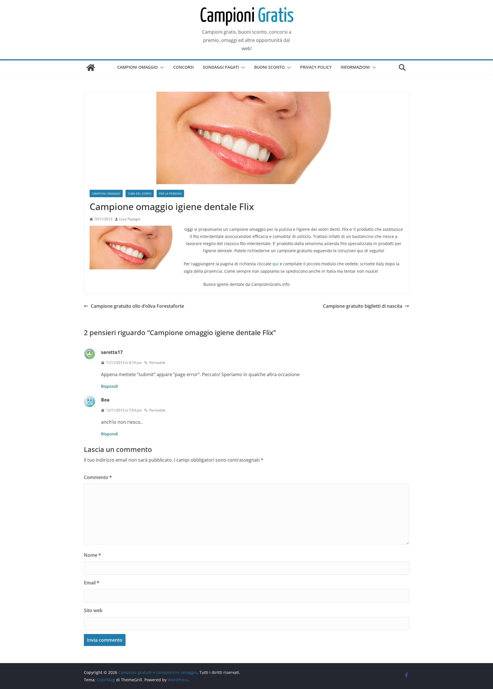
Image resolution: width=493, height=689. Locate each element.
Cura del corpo (139, 193)
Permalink (157, 362)
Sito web (93, 610)
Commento (98, 477)
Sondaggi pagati (221, 67)
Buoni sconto (269, 67)
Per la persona (170, 193)
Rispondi (109, 386)
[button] (161, 67)
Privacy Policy (316, 67)
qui (275, 263)
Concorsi (183, 67)
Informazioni (355, 67)
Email (91, 583)
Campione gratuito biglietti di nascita (362, 306)
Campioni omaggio (137, 67)
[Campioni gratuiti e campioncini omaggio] (91, 67)
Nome (92, 555)
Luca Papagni (129, 219)
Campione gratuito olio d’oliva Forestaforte (137, 306)
